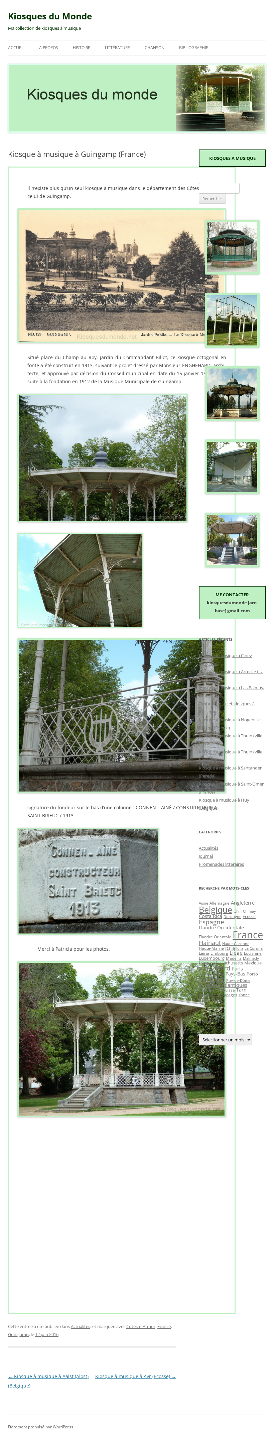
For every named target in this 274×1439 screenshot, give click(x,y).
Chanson (154, 47)
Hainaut (210, 942)
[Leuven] (232, 493)
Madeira (234, 958)
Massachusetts (228, 963)
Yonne (244, 995)
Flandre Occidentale (221, 927)
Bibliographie (193, 47)
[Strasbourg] (232, 273)
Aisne (203, 903)
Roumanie (210, 990)
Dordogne (232, 916)
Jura (239, 948)
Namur (207, 968)
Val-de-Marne (211, 995)
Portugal (212, 979)
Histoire (81, 47)
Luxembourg (212, 958)
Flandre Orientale (215, 936)
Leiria (204, 953)
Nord (223, 968)
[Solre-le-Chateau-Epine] (232, 346)
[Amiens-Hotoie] (232, 419)
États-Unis (210, 999)
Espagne (211, 921)
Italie (230, 948)
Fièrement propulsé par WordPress (40, 1427)
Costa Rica (210, 916)
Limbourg (219, 953)
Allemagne (220, 903)
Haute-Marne (211, 948)
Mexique (253, 963)
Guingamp (18, 1334)
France (164, 1326)
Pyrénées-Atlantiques (223, 985)
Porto (252, 974)
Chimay (249, 911)
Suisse (229, 990)
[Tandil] (232, 566)
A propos (48, 47)
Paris (237, 968)
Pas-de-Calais (211, 974)
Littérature (117, 47)
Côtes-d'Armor (140, 1326)
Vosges (230, 994)
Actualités (80, 1326)
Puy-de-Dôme (238, 980)
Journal (206, 856)
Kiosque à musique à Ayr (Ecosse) (135, 1376)
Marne (205, 963)
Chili (238, 911)
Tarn (241, 990)
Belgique (215, 909)
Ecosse (249, 916)
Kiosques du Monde (50, 16)
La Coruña (254, 948)
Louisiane (253, 953)
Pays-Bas (235, 973)
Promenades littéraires (221, 864)
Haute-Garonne (235, 943)
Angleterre (243, 902)
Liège (236, 952)
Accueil (16, 47)
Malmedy (251, 958)
